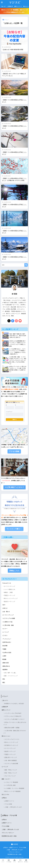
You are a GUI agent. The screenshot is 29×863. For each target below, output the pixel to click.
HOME (15, 844)
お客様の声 (10, 6)
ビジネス (4, 635)
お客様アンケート (9, 801)
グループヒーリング (10, 776)
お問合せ (4, 797)
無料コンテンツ (18, 6)
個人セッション (6, 736)
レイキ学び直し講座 (10, 785)
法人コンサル (5, 794)
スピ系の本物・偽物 (8, 625)
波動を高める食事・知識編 (11, 727)
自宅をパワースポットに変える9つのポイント (14, 723)
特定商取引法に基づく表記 (9, 836)
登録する (15, 419)
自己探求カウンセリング (11, 745)
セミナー (4, 628)
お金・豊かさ (6, 611)
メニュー (2, 861)
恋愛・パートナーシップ (11, 675)
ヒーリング (5, 632)
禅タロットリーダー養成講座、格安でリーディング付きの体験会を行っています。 (14, 11)
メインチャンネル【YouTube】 (13, 713)
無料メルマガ (20, 861)
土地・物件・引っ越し (10, 672)
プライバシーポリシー (8, 832)
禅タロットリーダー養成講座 (12, 791)
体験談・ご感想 (8, 592)
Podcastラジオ (6, 583)
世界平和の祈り (6, 642)
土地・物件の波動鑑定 (10, 760)
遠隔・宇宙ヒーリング (10, 770)
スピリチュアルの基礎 (8, 618)
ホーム (14, 861)
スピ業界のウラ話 (7, 622)
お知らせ (4, 608)
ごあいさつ (3, 6)
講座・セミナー (6, 779)
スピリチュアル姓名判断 (11, 763)
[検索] (26, 265)
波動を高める (6, 666)
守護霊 (4, 649)
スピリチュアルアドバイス (11, 739)
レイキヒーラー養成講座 (11, 782)
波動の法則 (5, 662)
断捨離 (4, 659)
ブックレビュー (6, 639)
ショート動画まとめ (9, 589)
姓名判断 (4, 645)
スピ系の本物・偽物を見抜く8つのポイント (14, 732)
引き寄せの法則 (6, 652)
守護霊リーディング (9, 595)
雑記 (3, 682)
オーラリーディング (9, 586)
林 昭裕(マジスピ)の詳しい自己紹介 (14, 703)
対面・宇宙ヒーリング (10, 773)
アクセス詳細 (8, 804)
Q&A (3, 604)
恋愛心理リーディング (10, 757)
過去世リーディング (9, 601)
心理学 (4, 656)
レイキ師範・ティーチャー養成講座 (14, 788)
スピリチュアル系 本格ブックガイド (14, 719)
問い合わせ (26, 861)
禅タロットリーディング (11, 598)
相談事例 (4, 669)
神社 (3, 679)
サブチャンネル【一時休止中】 (13, 716)
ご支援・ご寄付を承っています (13, 807)
